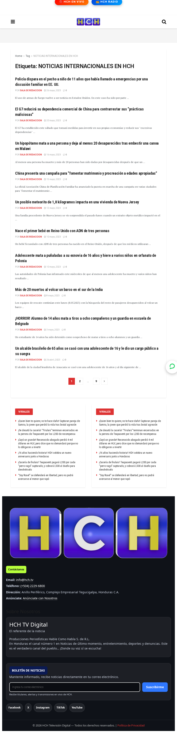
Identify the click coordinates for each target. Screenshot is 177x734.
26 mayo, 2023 (53, 90)
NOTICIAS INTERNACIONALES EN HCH (55, 55)
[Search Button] (164, 21)
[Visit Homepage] (88, 22)
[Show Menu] (13, 21)
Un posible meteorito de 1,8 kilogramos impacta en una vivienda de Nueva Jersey (77, 202)
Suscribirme (155, 687)
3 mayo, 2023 (53, 330)
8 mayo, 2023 (53, 295)
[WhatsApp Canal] (172, 367)
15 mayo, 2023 (53, 179)
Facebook (14, 707)
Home (18, 55)
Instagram (43, 707)
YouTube (77, 707)
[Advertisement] (88, 34)
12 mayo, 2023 (53, 208)
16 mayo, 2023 (53, 154)
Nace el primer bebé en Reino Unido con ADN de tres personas (62, 230)
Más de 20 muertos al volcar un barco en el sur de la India (59, 289)
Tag (28, 55)
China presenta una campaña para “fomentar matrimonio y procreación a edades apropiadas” (86, 173)
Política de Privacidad (131, 725)
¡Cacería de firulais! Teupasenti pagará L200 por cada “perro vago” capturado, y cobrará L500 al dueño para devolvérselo (46, 466)
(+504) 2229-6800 (33, 586)
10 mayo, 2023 (53, 237)
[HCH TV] (88, 533)
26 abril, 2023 (53, 360)
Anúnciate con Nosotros (40, 598)
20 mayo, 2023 (53, 120)
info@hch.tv (24, 580)
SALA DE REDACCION (31, 90)
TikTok (61, 707)
